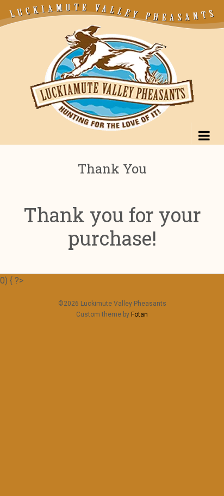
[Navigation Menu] (202, 133)
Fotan (139, 314)
